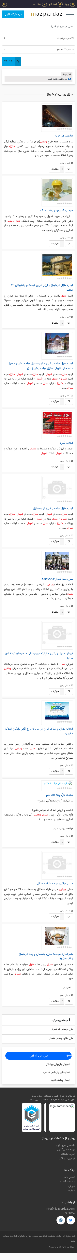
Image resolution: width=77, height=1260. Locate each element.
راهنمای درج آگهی (65, 1145)
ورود (67, 4)
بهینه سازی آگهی (66, 1150)
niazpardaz (47, 14)
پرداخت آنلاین (67, 1182)
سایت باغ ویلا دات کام (59, 795)
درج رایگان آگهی (13, 14)
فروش (72, 1186)
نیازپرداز (67, 74)
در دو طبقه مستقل (55, 883)
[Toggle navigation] (70, 14)
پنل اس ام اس (38, 1055)
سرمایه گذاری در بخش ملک (56, 210)
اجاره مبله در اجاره (53, 508)
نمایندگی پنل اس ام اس (56, 1072)
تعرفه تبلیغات (68, 1154)
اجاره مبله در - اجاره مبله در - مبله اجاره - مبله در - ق (40, 366)
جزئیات (55, 169)
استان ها (37, 4)
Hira (72, 1247)
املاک (66, 443)
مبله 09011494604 (56, 579)
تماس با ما (69, 1177)
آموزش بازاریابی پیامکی (57, 1064)
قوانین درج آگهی (66, 1159)
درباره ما (71, 1191)
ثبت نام (53, 4)
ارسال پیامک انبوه (60, 1080)
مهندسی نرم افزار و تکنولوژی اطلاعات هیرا (23, 1236)
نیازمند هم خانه (64, 136)
